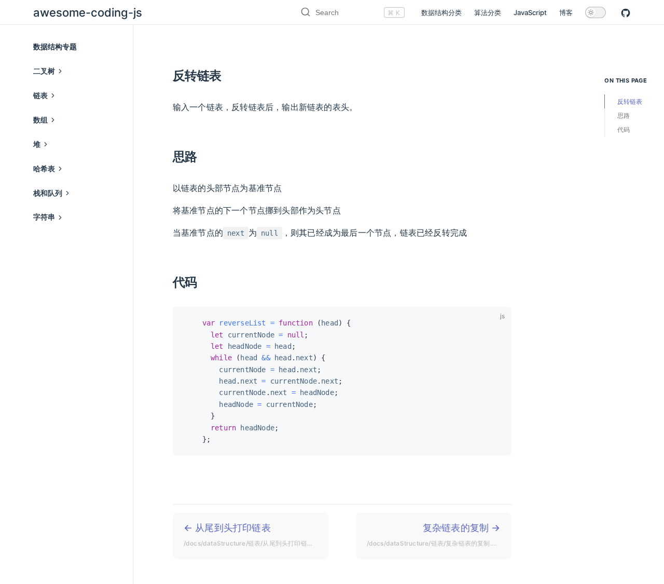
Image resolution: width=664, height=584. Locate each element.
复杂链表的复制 (436, 534)
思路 (623, 115)
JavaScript (530, 12)
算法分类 (487, 12)
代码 (623, 129)
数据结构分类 (441, 12)
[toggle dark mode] (595, 12)
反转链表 (629, 101)
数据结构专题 (55, 46)
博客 (566, 12)
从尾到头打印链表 (256, 534)
